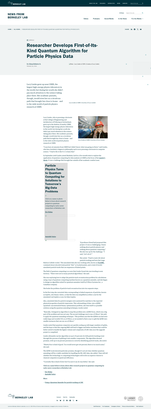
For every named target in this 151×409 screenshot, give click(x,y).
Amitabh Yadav (50, 236)
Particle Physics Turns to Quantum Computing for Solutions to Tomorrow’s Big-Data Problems (55, 178)
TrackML (101, 263)
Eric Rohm (49, 212)
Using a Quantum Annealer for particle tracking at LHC (64, 382)
